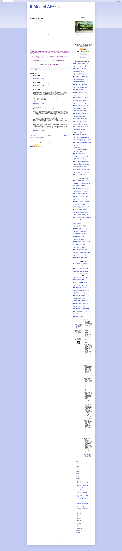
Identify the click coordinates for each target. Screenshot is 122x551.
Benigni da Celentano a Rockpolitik (81, 230)
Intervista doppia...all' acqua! (79, 129)
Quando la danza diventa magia (80, 280)
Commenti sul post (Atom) (39, 137)
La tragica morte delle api (79, 79)
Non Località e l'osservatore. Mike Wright (82, 284)
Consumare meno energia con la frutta (81, 97)
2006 (77, 534)
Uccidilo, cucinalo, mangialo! (79, 102)
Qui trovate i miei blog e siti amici (83, 37)
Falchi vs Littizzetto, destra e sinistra (81, 309)
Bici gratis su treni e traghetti (79, 158)
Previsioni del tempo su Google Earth (81, 188)
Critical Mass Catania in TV (79, 155)
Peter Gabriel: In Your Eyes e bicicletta (81, 268)
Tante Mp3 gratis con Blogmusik (80, 209)
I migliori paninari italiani (79, 279)
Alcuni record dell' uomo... (79, 288)
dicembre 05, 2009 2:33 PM (38, 78)
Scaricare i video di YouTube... (80, 198)
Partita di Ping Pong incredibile (80, 226)
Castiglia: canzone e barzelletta (80, 233)
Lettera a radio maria (81, 494)
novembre (79, 512)
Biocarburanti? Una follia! (79, 71)
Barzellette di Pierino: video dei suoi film (82, 252)
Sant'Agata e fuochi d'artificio (79, 116)
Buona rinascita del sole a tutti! (82, 485)
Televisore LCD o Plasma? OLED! (80, 115)
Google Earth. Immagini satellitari (80, 186)
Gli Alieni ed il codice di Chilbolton (80, 297)
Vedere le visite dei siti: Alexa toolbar (81, 182)
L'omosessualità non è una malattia (81, 121)
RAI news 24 (58, 52)
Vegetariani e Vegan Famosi (79, 98)
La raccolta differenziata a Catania (81, 113)
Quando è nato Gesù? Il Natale (80, 106)
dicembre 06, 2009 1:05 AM (38, 85)
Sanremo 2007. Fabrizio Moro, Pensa (81, 263)
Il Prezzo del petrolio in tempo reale (81, 63)
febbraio (78, 526)
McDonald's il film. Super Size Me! (80, 124)
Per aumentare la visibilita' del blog (81, 215)
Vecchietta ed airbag (78, 221)
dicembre (78, 481)
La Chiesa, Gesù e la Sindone (80, 145)
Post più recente (33, 135)
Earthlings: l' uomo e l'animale (80, 68)
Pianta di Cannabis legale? (79, 81)
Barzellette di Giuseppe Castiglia (80, 231)
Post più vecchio (67, 135)
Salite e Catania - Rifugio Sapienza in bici (82, 172)
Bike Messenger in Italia (79, 163)
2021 (77, 463)
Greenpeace (79, 500)
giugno (78, 520)
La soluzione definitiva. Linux (80, 194)
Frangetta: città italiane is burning (80, 257)
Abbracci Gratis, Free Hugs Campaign (81, 105)
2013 (77, 473)
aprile (78, 523)
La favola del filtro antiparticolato (80, 87)
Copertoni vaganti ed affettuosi (80, 225)
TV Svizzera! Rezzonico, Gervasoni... (81, 242)
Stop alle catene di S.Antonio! (80, 298)
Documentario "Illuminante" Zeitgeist (81, 66)
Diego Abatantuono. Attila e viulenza (81, 247)
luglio (78, 518)
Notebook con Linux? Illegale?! (80, 211)
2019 (77, 465)
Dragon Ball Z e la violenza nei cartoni (81, 300)
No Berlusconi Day (37, 52)
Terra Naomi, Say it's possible (80, 265)
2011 (77, 476)
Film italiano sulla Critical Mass (80, 151)
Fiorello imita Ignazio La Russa (82, 498)
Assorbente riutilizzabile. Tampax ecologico (82, 140)
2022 (77, 461)
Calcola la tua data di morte (79, 314)
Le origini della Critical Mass (79, 153)
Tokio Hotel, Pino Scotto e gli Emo (80, 282)
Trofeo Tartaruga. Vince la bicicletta (81, 156)
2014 (77, 471)
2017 (77, 466)
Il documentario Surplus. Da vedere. (81, 131)
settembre (79, 515)
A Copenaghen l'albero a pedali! (83, 506)
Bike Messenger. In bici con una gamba (81, 161)
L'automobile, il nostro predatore (80, 123)
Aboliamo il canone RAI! (79, 89)
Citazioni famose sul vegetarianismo (81, 95)
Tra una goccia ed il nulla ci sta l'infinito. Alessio (88, 455)
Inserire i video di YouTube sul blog (81, 199)
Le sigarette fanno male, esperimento (81, 82)
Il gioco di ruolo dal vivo (78, 292)
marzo (78, 525)
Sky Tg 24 (33, 53)
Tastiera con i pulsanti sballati (80, 204)
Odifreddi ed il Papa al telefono (82, 503)
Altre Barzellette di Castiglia (79, 236)
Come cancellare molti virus (79, 185)
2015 (77, 470)
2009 (77, 479)
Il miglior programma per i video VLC (81, 191)
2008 (77, 530)
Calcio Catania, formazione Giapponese (82, 308)
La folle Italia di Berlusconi (82, 492)
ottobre (78, 513)
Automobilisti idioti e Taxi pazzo (80, 244)
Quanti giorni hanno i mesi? (79, 313)
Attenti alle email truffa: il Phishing (80, 92)
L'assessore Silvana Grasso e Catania (81, 285)
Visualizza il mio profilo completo (83, 34)
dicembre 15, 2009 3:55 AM (38, 130)
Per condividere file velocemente (80, 203)
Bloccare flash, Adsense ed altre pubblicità (82, 217)
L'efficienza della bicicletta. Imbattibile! (81, 175)
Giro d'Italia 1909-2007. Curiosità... (81, 311)
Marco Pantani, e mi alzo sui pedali (81, 271)
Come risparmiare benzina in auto (80, 108)
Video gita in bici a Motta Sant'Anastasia (82, 169)
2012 (77, 474)
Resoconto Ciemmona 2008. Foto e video (82, 167)
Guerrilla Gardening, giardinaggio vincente (82, 142)
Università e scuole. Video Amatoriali (81, 249)
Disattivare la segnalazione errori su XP (82, 183)
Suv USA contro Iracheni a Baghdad (81, 126)
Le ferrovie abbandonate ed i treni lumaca (82, 73)
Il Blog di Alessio (45, 6)
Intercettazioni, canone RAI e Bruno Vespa (82, 139)
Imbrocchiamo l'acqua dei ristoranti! (81, 78)
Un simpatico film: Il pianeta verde (80, 69)
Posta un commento (35, 133)
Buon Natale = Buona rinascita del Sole (82, 137)
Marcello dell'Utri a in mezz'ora (82, 508)
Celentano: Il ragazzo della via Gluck (81, 273)
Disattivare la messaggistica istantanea (81, 201)
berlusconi (35, 69)
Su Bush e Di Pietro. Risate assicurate (81, 251)
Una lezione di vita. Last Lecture (80, 134)
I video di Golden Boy (78, 238)
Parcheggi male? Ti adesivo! (79, 295)
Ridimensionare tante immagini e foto (81, 206)
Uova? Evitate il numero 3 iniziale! (80, 118)
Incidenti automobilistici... (79, 259)
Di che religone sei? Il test (79, 316)
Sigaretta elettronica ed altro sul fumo (81, 111)
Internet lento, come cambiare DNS (81, 196)
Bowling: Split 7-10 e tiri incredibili (80, 254)
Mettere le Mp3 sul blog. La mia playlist (81, 214)
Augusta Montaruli (80, 510)
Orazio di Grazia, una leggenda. (80, 166)
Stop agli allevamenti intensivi (80, 100)
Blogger (66, 541)
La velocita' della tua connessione (80, 193)
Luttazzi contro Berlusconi (81, 501)
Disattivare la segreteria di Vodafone (81, 305)
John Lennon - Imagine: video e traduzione (82, 266)
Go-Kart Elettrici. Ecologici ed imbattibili (81, 119)
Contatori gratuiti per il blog (79, 207)
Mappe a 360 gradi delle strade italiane (81, 190)
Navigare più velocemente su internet (81, 212)
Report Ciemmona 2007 (79, 171)
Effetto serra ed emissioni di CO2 (80, 103)
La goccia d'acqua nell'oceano (80, 287)
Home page (50, 135)
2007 (77, 532)
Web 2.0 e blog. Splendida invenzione (81, 76)
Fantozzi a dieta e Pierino (79, 239)
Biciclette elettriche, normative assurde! (81, 164)
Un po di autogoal (77, 223)
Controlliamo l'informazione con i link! (81, 127)
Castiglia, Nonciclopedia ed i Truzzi (81, 234)
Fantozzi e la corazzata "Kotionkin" (81, 228)
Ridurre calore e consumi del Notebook (81, 180)
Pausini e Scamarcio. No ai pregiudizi (81, 303)
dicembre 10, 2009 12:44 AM (38, 103)
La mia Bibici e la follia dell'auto (80, 174)
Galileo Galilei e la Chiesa (79, 147)
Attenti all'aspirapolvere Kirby (80, 90)
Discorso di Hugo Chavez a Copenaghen (82, 488)
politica (39, 69)
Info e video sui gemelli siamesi (80, 110)
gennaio (78, 528)
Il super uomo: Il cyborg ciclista (80, 159)
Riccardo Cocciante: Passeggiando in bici (82, 270)
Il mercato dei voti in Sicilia (79, 144)
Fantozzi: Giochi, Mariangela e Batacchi (82, 241)
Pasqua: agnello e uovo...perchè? (80, 84)
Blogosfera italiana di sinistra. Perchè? (81, 290)
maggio (78, 522)
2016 (77, 468)
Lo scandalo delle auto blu (79, 74)
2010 (77, 478)
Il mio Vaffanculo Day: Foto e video (81, 277)
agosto (78, 517)
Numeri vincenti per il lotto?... (79, 293)
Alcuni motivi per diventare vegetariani (81, 94)
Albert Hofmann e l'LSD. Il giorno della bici (82, 136)
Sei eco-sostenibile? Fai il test (80, 301)
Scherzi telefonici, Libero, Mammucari (81, 246)
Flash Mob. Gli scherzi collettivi (80, 255)
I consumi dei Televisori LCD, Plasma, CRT (82, 65)
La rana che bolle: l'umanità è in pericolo (82, 86)
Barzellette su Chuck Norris (79, 306)
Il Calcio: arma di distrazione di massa (81, 132)
